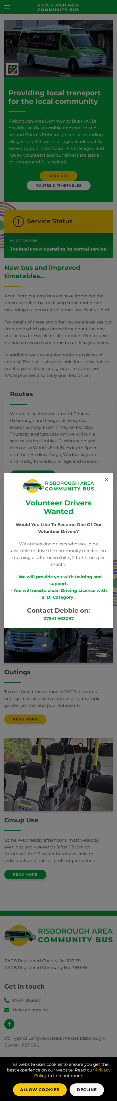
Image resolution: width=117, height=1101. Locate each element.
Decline (87, 1089)
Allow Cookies (40, 1089)
